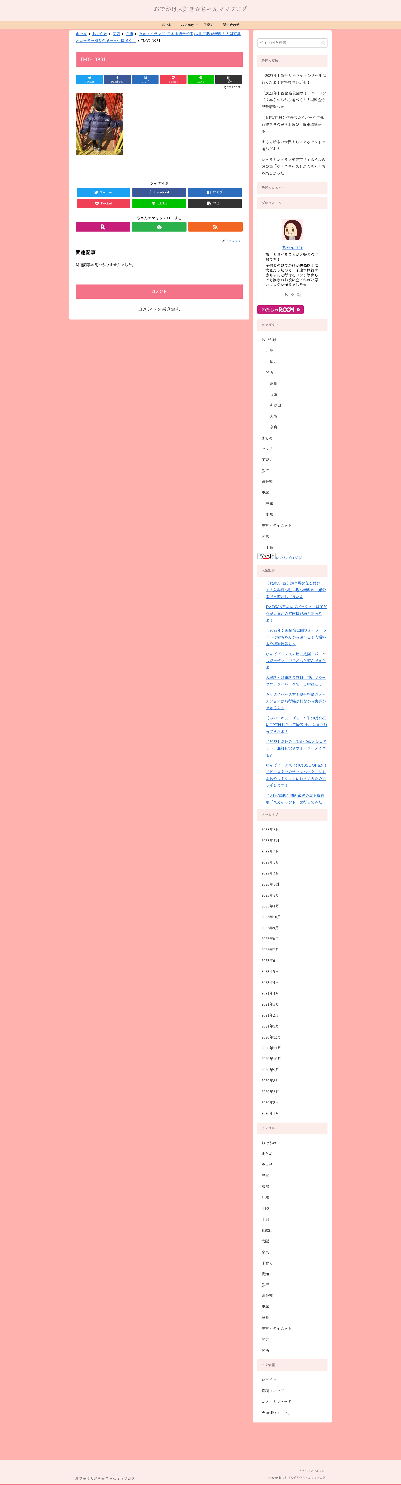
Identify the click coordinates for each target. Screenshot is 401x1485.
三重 (269, 504)
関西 (269, 373)
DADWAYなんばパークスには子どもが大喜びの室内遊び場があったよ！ (296, 613)
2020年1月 (270, 1113)
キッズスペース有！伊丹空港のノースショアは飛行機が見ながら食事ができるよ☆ (296, 701)
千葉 (269, 547)
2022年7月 (270, 950)
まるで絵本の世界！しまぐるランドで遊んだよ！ (293, 145)
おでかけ (269, 340)
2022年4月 (270, 983)
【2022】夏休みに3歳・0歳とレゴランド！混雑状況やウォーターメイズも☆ (296, 748)
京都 (273, 384)
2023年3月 (270, 884)
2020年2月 (270, 1103)
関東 (265, 536)
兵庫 (273, 394)
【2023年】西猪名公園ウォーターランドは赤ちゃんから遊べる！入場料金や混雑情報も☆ (293, 100)
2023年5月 (270, 862)
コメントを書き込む (159, 309)
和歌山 (275, 405)
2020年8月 (270, 1081)
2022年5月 (270, 972)
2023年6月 (270, 851)
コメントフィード (276, 1402)
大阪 (273, 416)
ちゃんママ (292, 248)
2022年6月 (270, 961)
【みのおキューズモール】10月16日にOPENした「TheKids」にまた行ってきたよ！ (296, 725)
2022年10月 (271, 917)
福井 (273, 362)
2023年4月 (270, 873)
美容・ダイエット (276, 526)
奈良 (273, 427)
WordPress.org (275, 1413)
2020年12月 (271, 1037)
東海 (265, 493)
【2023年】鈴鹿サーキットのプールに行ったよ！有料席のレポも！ (293, 79)
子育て (267, 460)
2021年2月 (270, 1015)
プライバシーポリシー (313, 1470)
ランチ (267, 449)
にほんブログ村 (289, 558)
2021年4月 (270, 993)
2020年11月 (271, 1048)
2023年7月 (270, 841)
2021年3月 (270, 1004)
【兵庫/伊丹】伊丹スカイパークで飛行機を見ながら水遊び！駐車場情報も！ (292, 124)
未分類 (267, 482)
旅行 (265, 471)
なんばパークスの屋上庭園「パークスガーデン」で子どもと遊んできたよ (296, 661)
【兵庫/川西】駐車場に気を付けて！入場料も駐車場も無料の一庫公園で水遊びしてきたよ (296, 590)
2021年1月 (270, 1026)
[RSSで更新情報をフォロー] (215, 227)
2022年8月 (270, 939)
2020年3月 (270, 1092)
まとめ (267, 438)
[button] (323, 42)
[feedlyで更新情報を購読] (159, 227)
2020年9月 (270, 1070)
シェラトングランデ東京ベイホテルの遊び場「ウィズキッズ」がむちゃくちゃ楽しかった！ (293, 166)
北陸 (269, 351)
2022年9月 (270, 928)
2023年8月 (270, 830)
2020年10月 (271, 1059)
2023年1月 (270, 906)
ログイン (269, 1380)
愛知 (269, 514)
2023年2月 (270, 895)
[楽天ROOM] (103, 227)
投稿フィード (272, 1391)
